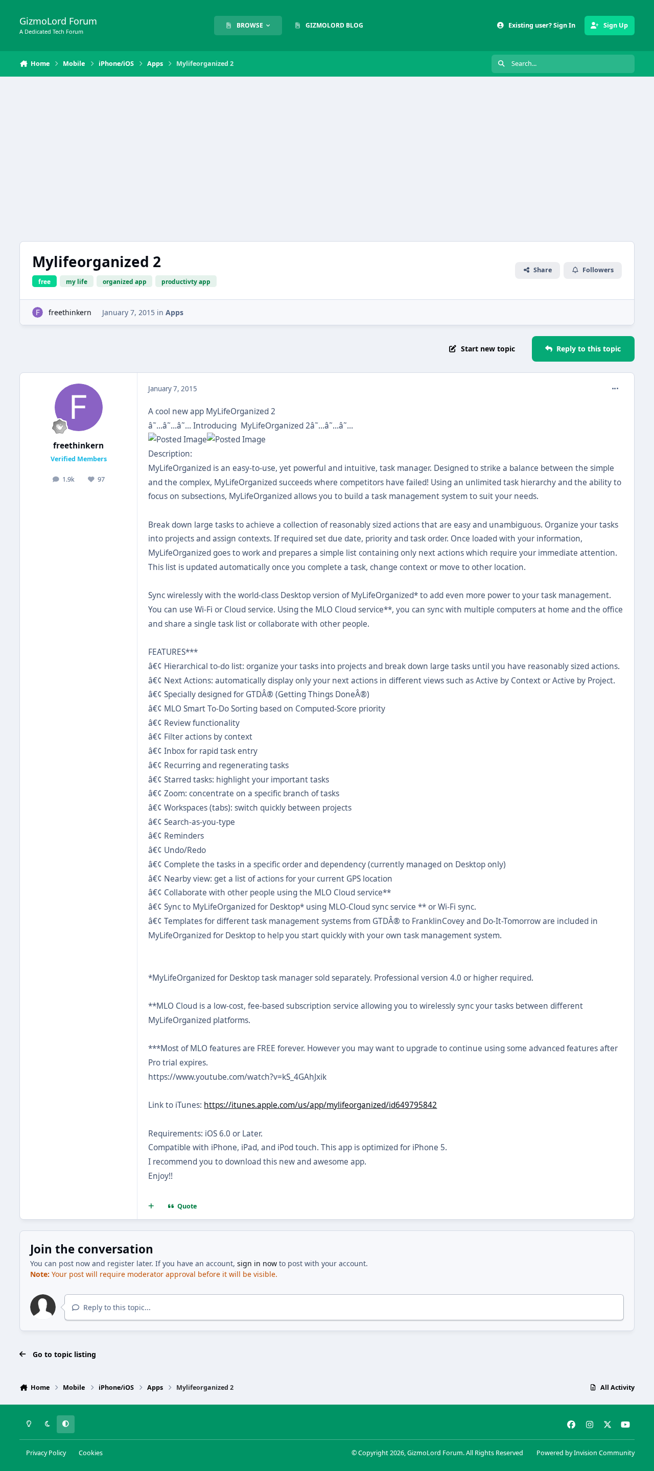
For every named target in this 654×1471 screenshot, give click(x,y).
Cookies (91, 1453)
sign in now (257, 1263)
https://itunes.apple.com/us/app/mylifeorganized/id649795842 (320, 1105)
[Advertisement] (327, 158)
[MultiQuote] (151, 1206)
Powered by (585, 1453)
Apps (174, 312)
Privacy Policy (46, 1453)
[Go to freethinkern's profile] (37, 312)
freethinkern (70, 312)
